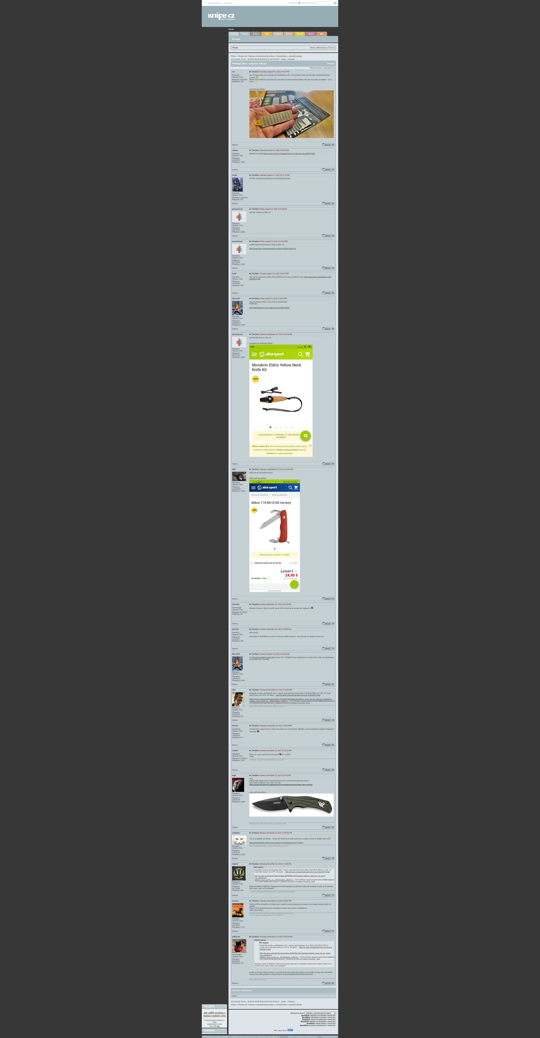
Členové (331, 48)
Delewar (235, 901)
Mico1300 (236, 299)
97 (278, 59)
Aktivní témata (321, 48)
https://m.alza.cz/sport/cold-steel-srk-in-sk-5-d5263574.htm (298, 695)
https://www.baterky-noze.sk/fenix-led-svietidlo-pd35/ (269, 308)
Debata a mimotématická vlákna (261, 56)
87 (253, 59)
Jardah (235, 751)
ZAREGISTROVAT (214, 3)
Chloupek (236, 833)
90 (261, 59)
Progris (334, 1037)
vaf (233, 72)
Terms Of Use (208, 1037)
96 (276, 59)
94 (271, 59)
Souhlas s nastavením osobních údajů (302, 1037)
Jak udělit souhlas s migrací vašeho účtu (214, 1014)
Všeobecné (242, 56)
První (243, 59)
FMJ (234, 690)
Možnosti (331, 64)
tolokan (235, 150)
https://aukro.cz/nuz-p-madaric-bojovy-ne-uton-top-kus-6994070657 (289, 154)
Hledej (312, 48)
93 (269, 59)
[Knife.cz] (221, 19)
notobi (234, 175)
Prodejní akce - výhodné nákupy (289, 56)
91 (264, 59)
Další (284, 59)
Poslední (291, 59)
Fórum (231, 29)
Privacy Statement (222, 1037)
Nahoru (235, 145)
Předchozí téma (316, 68)
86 (251, 59)
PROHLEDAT (293, 3)
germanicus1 (237, 209)
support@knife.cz (273, 1037)
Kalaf (234, 274)
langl (234, 775)
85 (249, 59)
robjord (235, 864)
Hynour (235, 726)
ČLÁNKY (312, 3)
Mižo (234, 469)
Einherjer (235, 604)
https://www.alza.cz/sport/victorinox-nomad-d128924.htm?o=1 (272, 249)
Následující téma (329, 68)
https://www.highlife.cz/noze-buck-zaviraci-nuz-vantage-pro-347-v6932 (276, 843)
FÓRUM (303, 3)
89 (258, 59)
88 (256, 59)
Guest (234, 996)
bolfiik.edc (236, 937)
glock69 (235, 629)
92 (266, 59)
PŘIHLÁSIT (228, 3)
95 (274, 59)
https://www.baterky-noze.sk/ (263, 657)
